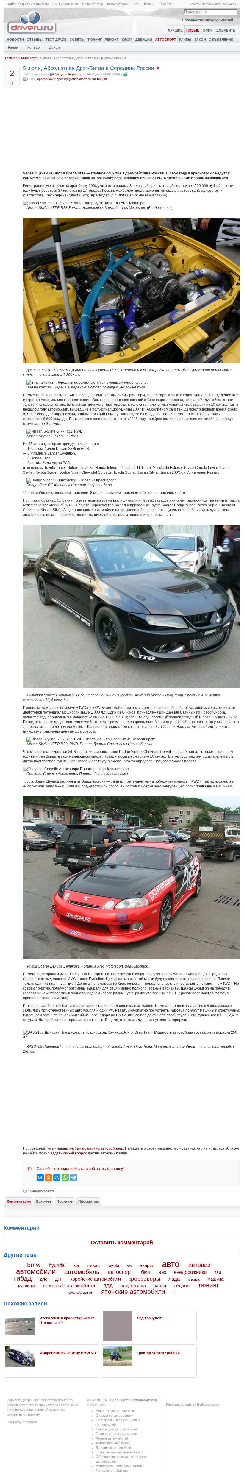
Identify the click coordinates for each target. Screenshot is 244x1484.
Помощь (149, 4)
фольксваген (80, 1292)
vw (129, 1265)
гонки (92, 79)
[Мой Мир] (56, 1177)
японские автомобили (133, 1291)
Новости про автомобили (115, 1411)
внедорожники (190, 1272)
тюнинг (102, 79)
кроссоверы (144, 1279)
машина (215, 1279)
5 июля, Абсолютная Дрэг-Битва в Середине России (88, 68)
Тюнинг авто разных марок (116, 1433)
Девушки (143, 39)
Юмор (127, 39)
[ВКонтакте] (40, 1177)
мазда (194, 1279)
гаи (218, 1272)
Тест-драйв (56, 39)
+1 (12, 83)
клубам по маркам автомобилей (96, 1148)
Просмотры (88, 1201)
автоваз (199, 1265)
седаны (182, 1285)
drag (67, 79)
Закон (200, 39)
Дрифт (54, 47)
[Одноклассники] (48, 1177)
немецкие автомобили (69, 1285)
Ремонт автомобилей (112, 1438)
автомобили (36, 1271)
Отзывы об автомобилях (114, 1415)
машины (26, 1285)
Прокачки (65, 1201)
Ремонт (112, 39)
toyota (113, 1265)
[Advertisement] (131, 126)
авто (170, 1264)
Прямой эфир (92, 4)
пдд (108, 1285)
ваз (162, 1272)
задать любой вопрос (69, 1153)
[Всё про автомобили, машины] (32, 34)
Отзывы (35, 39)
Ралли (13, 47)
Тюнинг (94, 39)
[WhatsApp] (65, 1177)
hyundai (57, 1265)
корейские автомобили (95, 1279)
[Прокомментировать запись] (39, 1191)
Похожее (43, 1201)
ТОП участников (65, 4)
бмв (146, 1272)
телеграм (30, 1422)
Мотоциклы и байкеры (112, 1470)
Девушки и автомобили (113, 1447)
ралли (160, 1285)
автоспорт (79, 79)
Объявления (221, 39)
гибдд (23, 1278)
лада (174, 1279)
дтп (58, 1279)
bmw (33, 1264)
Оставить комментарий (122, 1243)
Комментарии (117, 4)
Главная (11, 58)
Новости (15, 39)
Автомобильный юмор (112, 1443)
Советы (77, 39)
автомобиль (81, 1271)
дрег (60, 79)
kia (76, 1265)
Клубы (185, 39)
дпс (43, 1279)
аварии (147, 1265)
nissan (93, 1265)
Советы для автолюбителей (117, 1429)
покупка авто (133, 1285)
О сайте (165, 4)
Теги (135, 4)
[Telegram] (73, 1177)
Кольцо (33, 47)
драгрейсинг (46, 79)
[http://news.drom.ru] (125, 74)
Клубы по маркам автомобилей (119, 1452)
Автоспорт (165, 39)
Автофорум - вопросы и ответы (120, 1466)
